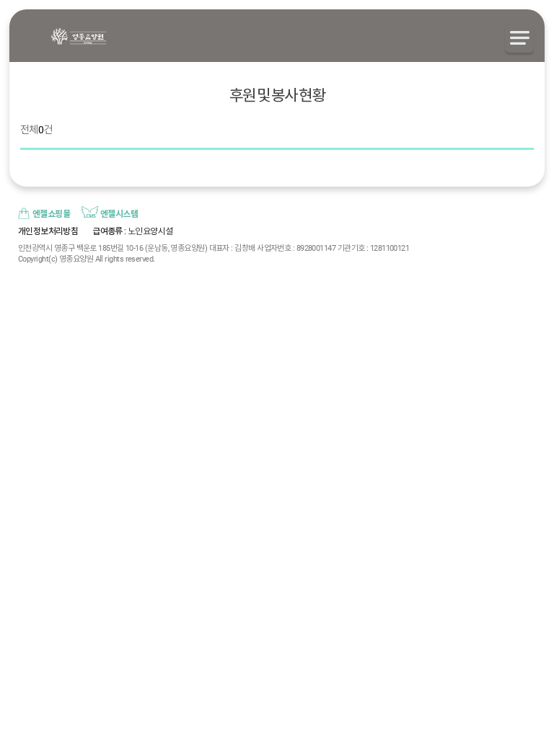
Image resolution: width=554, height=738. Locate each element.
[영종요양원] (78, 36)
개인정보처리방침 (48, 231)
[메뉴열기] (519, 38)
